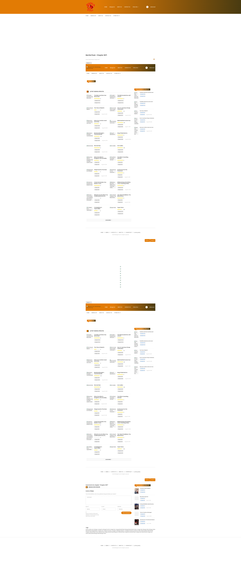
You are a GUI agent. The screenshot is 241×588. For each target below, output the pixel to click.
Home (87, 59)
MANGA (107, 232)
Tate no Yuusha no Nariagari (146, 512)
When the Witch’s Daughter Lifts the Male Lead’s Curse (100, 158)
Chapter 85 (120, 200)
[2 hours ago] (126, 124)
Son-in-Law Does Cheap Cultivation (123, 108)
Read (90, 533)
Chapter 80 (120, 177)
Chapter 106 (143, 516)
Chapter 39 (143, 500)
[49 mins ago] (103, 100)
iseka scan (91, 529)
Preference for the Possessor (122, 170)
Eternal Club (97, 145)
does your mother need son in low (100, 121)
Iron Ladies (120, 145)
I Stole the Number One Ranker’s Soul (100, 183)
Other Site (135, 7)
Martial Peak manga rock (146, 532)
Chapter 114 (97, 173)
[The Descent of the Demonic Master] (137, 522)
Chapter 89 (97, 187)
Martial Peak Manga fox (113, 532)
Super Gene (120, 207)
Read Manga (94, 533)
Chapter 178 (97, 214)
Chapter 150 (143, 521)
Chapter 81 (120, 174)
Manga (95, 529)
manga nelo (139, 529)
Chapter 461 (97, 114)
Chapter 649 (120, 149)
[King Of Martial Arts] (113, 133)
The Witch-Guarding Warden (122, 157)
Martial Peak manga (103, 532)
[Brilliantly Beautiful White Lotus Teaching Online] (113, 185)
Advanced (152, 7)
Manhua (132, 530)
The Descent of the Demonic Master (147, 519)
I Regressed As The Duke (100, 169)
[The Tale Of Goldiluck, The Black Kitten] (113, 196)
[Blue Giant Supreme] (137, 498)
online (87, 533)
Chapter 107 (143, 514)
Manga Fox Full (106, 529)
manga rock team (107, 530)
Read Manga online (101, 533)
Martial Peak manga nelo (135, 532)
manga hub (112, 529)
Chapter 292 (97, 151)
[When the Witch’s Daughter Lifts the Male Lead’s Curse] (90, 159)
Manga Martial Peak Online (131, 529)
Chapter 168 (97, 200)
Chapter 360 (120, 124)
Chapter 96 (143, 507)
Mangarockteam (120, 530)
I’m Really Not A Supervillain (98, 208)
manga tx (114, 530)
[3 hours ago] (103, 138)
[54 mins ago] (103, 111)
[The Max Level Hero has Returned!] (90, 96)
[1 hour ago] (147, 489)
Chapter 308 (120, 113)
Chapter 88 (97, 189)
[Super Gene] (113, 207)
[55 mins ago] (126, 113)
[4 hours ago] (126, 151)
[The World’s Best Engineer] (137, 490)
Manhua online (137, 530)
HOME (105, 7)
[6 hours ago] (126, 187)
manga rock (100, 530)
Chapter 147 (143, 490)
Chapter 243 (120, 213)
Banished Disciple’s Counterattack (99, 133)
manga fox (100, 529)
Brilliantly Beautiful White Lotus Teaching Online (124, 183)
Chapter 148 (143, 523)
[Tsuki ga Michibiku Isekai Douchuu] (137, 506)
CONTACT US (127, 7)
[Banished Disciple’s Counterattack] (90, 134)
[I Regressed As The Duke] (90, 170)
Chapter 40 (143, 498)
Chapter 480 (97, 140)
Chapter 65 (97, 164)
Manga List (112, 7)
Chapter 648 (120, 151)
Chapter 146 (143, 492)
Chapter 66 (97, 162)
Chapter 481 (97, 138)
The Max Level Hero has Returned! (100, 96)
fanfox (87, 529)
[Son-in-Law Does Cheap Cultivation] (113, 109)
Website (119, 506)
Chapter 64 (120, 164)
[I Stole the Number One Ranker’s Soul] (90, 183)
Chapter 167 (97, 202)
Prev (148, 240)
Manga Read (94, 530)
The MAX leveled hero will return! (123, 96)
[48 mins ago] (103, 102)
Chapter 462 (97, 111)
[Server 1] (89, 63)
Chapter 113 (97, 175)
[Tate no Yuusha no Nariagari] (137, 514)
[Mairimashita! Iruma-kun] (113, 121)
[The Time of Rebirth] (90, 108)
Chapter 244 (120, 211)
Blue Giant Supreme (144, 496)
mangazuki (127, 530)
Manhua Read (144, 530)
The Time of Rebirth (99, 108)
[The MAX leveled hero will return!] (113, 96)
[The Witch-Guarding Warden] (113, 158)
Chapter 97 (143, 505)
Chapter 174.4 (97, 100)
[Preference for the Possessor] (113, 171)
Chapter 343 (120, 187)
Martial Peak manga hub (124, 532)
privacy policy (137, 232)
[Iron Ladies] (113, 145)
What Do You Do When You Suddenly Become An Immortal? (101, 196)
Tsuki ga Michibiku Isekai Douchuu (147, 504)
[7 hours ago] (103, 212)
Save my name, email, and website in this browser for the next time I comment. (92, 515)
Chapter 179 (97, 212)
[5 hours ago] (125, 174)
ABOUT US (119, 7)
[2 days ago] (126, 164)
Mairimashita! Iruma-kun (123, 120)
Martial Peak (91, 59)
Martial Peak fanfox (94, 532)
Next (152, 240)
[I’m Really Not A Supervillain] (90, 208)
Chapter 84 (120, 202)
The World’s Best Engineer (145, 488)
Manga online (146, 529)
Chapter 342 (120, 189)
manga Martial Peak (119, 529)
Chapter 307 (120, 115)
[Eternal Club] (90, 145)
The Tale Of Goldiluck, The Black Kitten (124, 195)
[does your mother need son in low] (90, 121)
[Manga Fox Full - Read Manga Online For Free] (90, 6)
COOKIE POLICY (129, 232)
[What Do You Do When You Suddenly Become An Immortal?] (90, 197)
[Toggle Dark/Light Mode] (154, 59)
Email (103, 506)
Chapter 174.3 (97, 102)
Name (87, 506)
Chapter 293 (97, 149)
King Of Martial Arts (122, 133)
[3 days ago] (102, 189)
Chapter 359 (120, 126)
